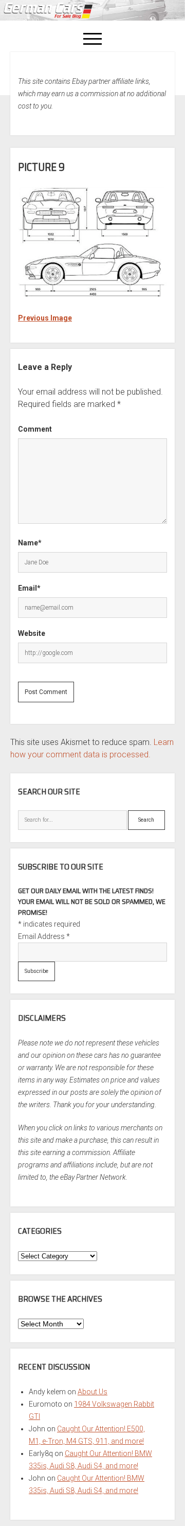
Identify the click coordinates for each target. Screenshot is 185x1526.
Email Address (44, 936)
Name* (30, 543)
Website (31, 633)
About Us (92, 1392)
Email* (29, 588)
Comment (35, 429)
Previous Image (45, 318)
